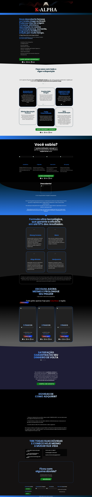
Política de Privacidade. (62, 489)
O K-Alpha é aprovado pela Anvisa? (33, 451)
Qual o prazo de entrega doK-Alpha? (33, 457)
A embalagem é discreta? (51, 452)
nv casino (36, 377)
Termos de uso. (62, 491)
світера (57, 200)
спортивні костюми (67, 98)
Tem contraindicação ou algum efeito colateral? (32, 454)
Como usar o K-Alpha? (50, 450)
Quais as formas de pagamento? (52, 455)
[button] (33, 450)
